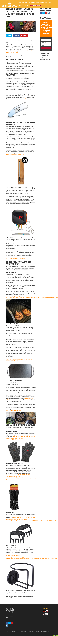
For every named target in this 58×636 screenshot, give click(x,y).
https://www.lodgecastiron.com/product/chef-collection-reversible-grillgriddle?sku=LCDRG (19, 360)
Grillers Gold (9, 19)
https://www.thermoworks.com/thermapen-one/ (21, 99)
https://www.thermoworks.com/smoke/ (15, 259)
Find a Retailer (32, 2)
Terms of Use (31, 631)
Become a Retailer (40, 2)
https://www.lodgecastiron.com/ (13, 411)
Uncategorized (24, 19)
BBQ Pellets (24, 2)
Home (20, 2)
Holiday (20, 19)
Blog (46, 2)
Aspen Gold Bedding (10, 633)
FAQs (50, 2)
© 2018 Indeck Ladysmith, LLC (12, 631)
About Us (20, 5)
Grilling (18, 19)
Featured (14, 19)
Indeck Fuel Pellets (45, 631)
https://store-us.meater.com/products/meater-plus (18, 154)
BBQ (12, 19)
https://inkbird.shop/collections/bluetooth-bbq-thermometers (20, 205)
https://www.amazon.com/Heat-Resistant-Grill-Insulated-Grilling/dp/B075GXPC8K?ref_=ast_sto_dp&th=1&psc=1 (20, 438)
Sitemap (37, 631)
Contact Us (26, 5)
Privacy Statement (24, 631)
